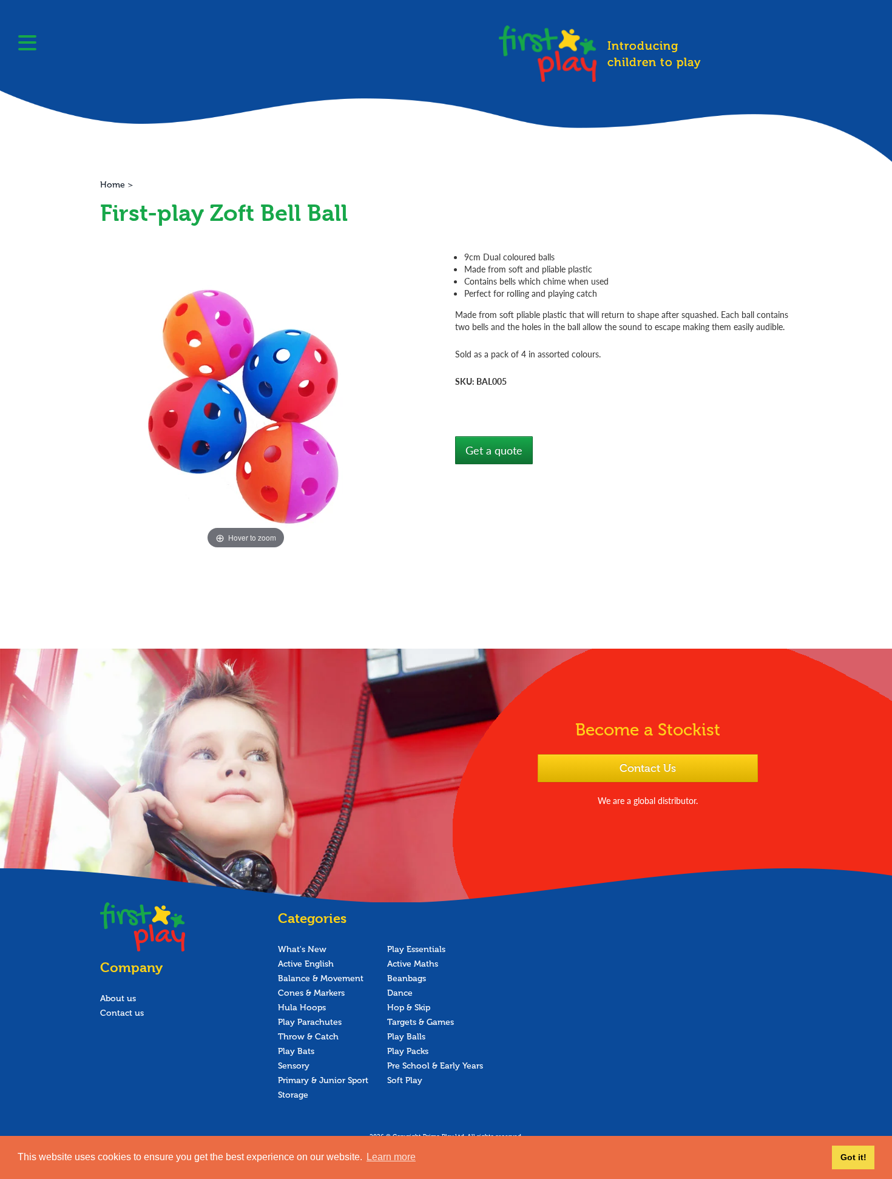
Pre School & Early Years (435, 1066)
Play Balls (406, 1037)
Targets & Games (420, 1022)
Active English (306, 964)
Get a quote (493, 450)
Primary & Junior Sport (323, 1080)
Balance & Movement (320, 978)
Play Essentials (416, 949)
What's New (302, 949)
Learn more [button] (391, 1157)
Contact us (122, 1013)
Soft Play (404, 1080)
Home (112, 185)
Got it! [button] (853, 1157)
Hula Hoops (302, 1007)
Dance (400, 993)
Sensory (293, 1066)
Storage (293, 1095)
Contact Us (648, 768)
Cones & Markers (311, 993)
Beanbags (406, 978)
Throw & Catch (308, 1037)
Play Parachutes (310, 1022)
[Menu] (27, 44)
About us (118, 998)
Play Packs (407, 1051)
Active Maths (412, 964)
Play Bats (296, 1051)
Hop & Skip (408, 1007)
